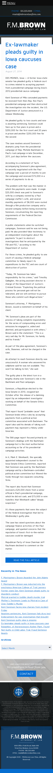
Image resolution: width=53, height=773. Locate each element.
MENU (11, 2)
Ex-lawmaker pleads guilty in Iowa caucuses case (25, 623)
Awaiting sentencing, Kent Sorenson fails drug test (26, 613)
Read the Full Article (26, 560)
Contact (26, 673)
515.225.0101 (26, 11)
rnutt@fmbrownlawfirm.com (26, 14)
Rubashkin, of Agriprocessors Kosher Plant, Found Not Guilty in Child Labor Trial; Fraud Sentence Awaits (25, 629)
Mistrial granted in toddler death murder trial (23, 597)
